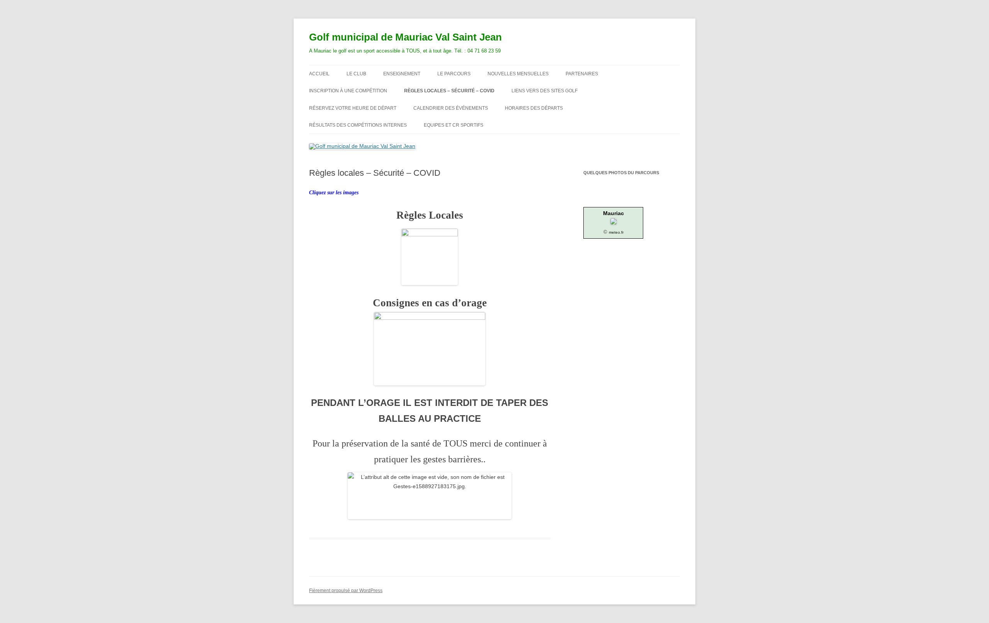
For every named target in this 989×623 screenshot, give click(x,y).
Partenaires (582, 73)
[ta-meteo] (613, 223)
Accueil (319, 73)
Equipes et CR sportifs (453, 125)
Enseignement (401, 73)
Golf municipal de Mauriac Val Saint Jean (405, 37)
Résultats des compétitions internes (358, 125)
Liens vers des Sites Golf (544, 90)
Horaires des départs (534, 108)
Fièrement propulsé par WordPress (345, 590)
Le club (356, 73)
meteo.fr (616, 232)
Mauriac (613, 213)
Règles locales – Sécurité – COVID (449, 90)
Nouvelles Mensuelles (518, 73)
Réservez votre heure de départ (352, 108)
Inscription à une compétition (348, 90)
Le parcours (454, 73)
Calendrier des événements (450, 108)
